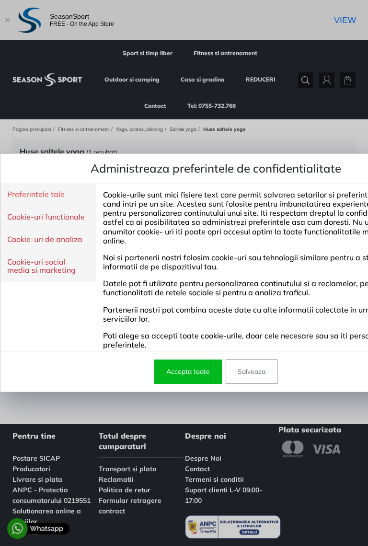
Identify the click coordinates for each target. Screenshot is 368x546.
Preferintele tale (36, 194)
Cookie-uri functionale (46, 217)
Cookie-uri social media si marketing (41, 266)
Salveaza (251, 371)
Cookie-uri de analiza (44, 239)
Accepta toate (188, 371)
